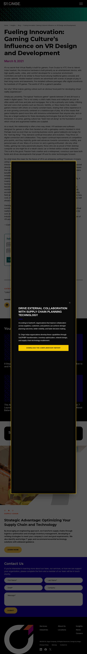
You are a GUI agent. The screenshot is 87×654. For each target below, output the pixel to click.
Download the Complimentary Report (43, 348)
